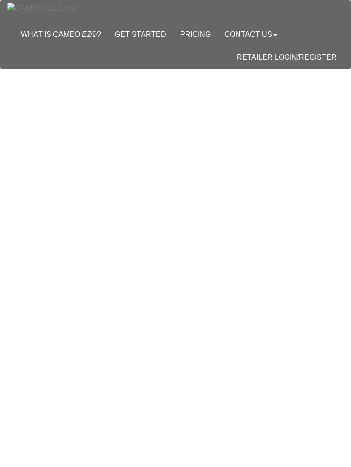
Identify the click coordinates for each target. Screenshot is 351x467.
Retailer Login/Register (287, 57)
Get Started (140, 34)
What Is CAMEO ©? (61, 34)
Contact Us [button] (248, 34)
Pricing (195, 34)
